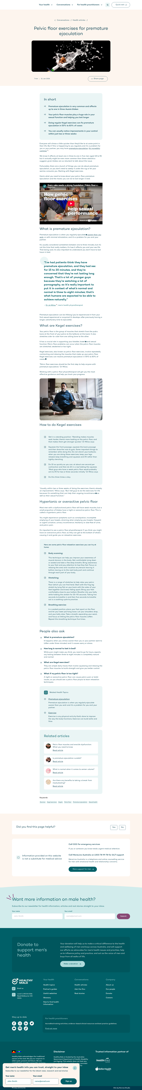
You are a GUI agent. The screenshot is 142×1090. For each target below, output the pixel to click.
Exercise (52, 713)
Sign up (68, 1081)
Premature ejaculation (59, 699)
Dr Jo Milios (51, 305)
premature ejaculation (78, 148)
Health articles (79, 20)
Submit (123, 916)
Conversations (63, 20)
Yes (113, 827)
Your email (68, 911)
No (122, 827)
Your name (16, 911)
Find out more (51, 1029)
